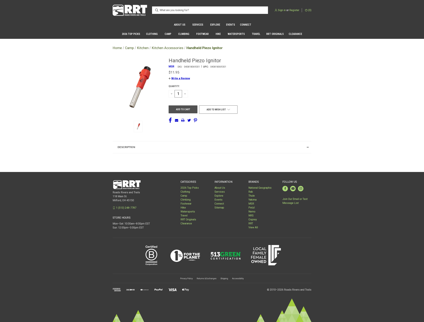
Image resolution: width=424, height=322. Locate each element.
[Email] (176, 120)
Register (294, 10)
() (309, 10)
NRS (251, 215)
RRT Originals (275, 34)
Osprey (252, 219)
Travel (256, 34)
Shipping (224, 278)
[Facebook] (170, 120)
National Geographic (260, 187)
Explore (215, 24)
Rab (250, 191)
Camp (168, 34)
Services (197, 24)
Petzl (251, 207)
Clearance (295, 34)
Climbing (183, 34)
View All (253, 227)
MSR (251, 203)
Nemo (251, 211)
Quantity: (174, 86)
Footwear (202, 34)
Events (230, 24)
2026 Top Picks (131, 34)
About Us (179, 24)
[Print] (183, 120)
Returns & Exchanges (206, 278)
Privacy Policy (186, 278)
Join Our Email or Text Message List (295, 201)
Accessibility (238, 278)
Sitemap (219, 207)
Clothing (152, 34)
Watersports (236, 34)
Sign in (282, 10)
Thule (251, 195)
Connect (245, 24)
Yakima (252, 199)
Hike (218, 34)
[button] (179, 78)
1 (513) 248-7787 (126, 207)
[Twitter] (189, 120)
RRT (250, 223)
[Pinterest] (195, 120)
